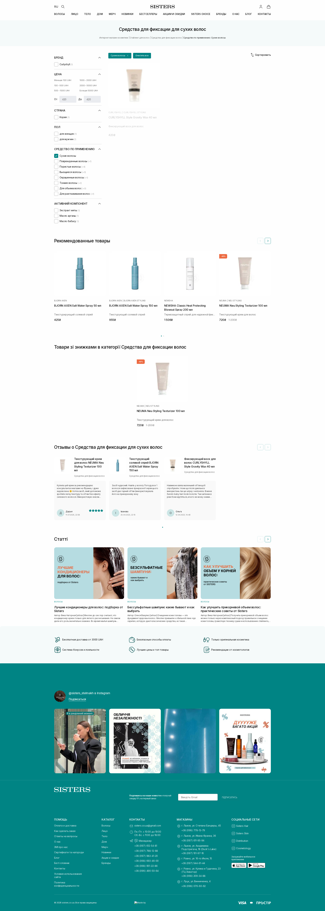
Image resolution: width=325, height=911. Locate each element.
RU (56, 6)
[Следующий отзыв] (268, 447)
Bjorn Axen (60, 300)
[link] (268, 6)
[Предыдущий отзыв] (260, 447)
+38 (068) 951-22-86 (146, 865)
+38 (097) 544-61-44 (193, 863)
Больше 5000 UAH (89, 90)
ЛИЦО (74, 14)
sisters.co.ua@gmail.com (147, 825)
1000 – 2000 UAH (88, 80)
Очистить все (142, 55)
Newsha (168, 300)
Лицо (104, 831)
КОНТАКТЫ (264, 14)
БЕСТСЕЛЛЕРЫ (148, 14)
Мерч (105, 847)
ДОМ (100, 14)
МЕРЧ (112, 14)
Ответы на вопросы (65, 836)
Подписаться (77, 699)
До (80, 99)
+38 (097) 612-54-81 (145, 845)
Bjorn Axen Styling (135, 300)
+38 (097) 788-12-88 (146, 850)
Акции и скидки (110, 857)
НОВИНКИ (127, 14)
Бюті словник (61, 863)
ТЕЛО (87, 14)
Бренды (106, 863)
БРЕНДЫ (221, 14)
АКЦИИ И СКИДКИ (174, 14)
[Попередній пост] (60, 741)
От (55, 99)
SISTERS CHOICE (200, 14)
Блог (56, 857)
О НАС (235, 14)
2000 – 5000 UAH (88, 85)
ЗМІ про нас (61, 847)
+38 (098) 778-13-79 (193, 830)
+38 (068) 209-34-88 (193, 875)
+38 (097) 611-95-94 (192, 840)
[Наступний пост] (265, 741)
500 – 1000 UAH (62, 90)
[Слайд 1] (162, 527)
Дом (104, 841)
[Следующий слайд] (268, 241)
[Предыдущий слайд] (260, 241)
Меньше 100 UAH (62, 80)
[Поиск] (63, 6)
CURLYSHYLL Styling (135, 112)
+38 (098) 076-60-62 (193, 886)
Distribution (242, 840)
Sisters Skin (242, 833)
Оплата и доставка (65, 825)
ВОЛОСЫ (59, 14)
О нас (57, 841)
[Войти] (261, 6)
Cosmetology (243, 848)
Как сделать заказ (64, 831)
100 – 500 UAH (61, 85)
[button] (119, 55)
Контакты (59, 868)
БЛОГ (248, 14)
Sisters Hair (242, 825)
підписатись (229, 797)
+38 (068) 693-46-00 (146, 860)
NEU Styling (235, 300)
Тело (104, 836)
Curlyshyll (115, 112)
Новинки (106, 852)
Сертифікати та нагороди (69, 852)
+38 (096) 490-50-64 (146, 870)
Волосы (106, 825)
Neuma (222, 300)
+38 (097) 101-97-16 (192, 853)
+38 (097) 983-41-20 (146, 855)
